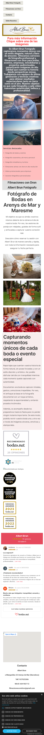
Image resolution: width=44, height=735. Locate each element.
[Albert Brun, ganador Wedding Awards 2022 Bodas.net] (9, 522)
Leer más (18, 561)
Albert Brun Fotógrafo (22, 187)
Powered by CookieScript (34, 734)
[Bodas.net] (22, 615)
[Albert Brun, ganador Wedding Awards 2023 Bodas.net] (9, 508)
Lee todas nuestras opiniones (22, 609)
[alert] (22, 713)
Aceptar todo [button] (12, 731)
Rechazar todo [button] (31, 731)
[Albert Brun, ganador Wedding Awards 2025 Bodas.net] (9, 493)
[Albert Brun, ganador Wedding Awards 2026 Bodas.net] (9, 478)
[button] (22, 727)
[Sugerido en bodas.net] (16, 443)
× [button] (41, 694)
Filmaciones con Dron (22, 182)
